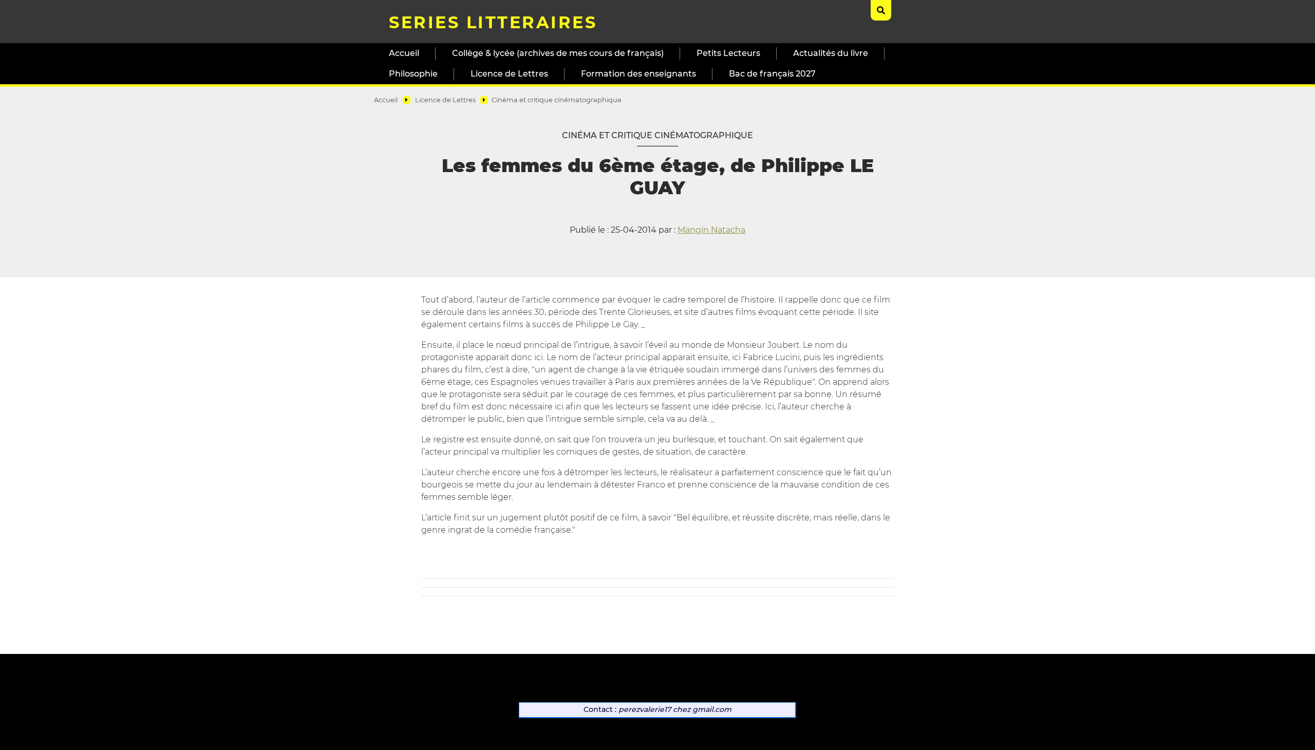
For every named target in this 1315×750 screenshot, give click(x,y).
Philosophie (413, 74)
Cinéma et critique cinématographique (557, 100)
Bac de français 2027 (772, 74)
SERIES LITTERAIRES (493, 22)
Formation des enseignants (638, 74)
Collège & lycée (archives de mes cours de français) (558, 53)
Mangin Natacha (711, 230)
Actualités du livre (830, 53)
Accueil (404, 53)
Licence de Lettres (509, 74)
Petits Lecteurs (728, 53)
